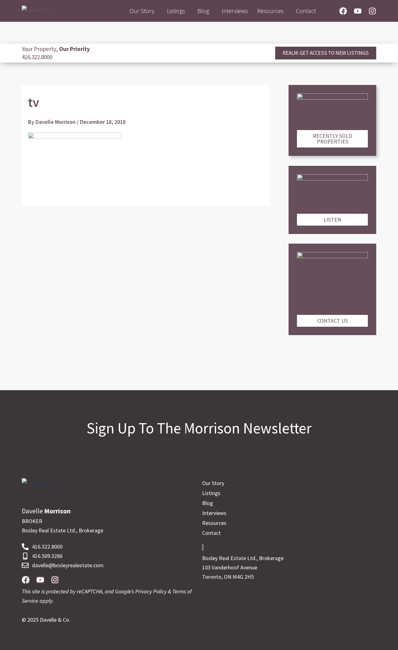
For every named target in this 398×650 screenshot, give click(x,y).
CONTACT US (332, 320)
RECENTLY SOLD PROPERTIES (332, 138)
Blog (203, 11)
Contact (306, 11)
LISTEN (332, 219)
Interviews (235, 11)
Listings (176, 11)
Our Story (142, 11)
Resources (270, 11)
